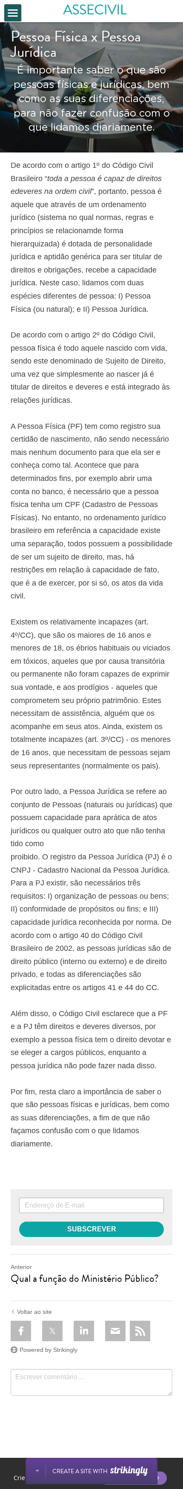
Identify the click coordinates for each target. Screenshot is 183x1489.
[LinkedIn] (84, 1331)
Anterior (21, 1266)
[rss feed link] (140, 1331)
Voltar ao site (34, 1311)
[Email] (115, 1331)
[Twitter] (52, 1331)
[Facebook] (21, 1331)
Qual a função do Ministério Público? (85, 1278)
